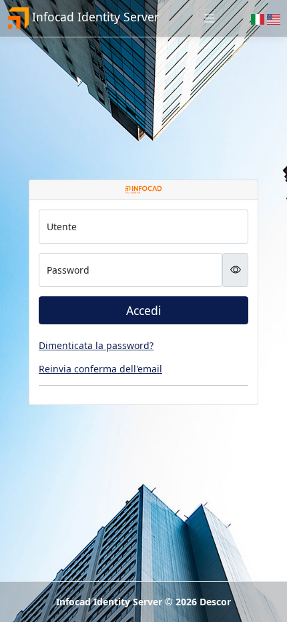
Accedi (144, 310)
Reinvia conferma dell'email (100, 368)
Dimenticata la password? (96, 345)
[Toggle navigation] (209, 18)
